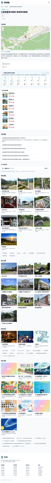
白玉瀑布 (18, 253)
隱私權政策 (40, 472)
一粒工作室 (13, 350)
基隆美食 (15, 467)
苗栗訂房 (27, 473)
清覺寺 (24, 253)
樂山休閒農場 (31, 253)
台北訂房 (27, 468)
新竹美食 (15, 472)
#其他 (3, 15)
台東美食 (6, 6)
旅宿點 (7, 2)
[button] (25, 36)
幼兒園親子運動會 (6, 446)
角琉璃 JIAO (12, 353)
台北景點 (2, 468)
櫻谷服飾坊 (5, 353)
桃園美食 (15, 470)
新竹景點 (2, 472)
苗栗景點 (2, 473)
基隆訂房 (27, 467)
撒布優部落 (5, 255)
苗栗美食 (15, 473)
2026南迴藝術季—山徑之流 (40, 438)
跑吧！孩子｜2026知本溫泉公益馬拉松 (24, 438)
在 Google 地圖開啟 (6, 51)
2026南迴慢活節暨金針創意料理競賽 (24, 440)
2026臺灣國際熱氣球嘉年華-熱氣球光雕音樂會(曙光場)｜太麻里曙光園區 (17, 443)
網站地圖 (40, 475)
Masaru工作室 (21, 350)
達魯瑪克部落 (12, 255)
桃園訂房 (27, 470)
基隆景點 (2, 467)
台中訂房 (27, 475)
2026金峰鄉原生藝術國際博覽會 (39, 443)
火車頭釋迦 (46, 350)
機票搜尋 (40, 470)
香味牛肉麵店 (5, 350)
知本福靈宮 (5, 253)
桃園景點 (2, 470)
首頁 (2, 6)
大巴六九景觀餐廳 (29, 353)
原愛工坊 (28, 350)
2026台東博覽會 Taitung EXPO (18, 446)
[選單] (49, 2)
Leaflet (37, 49)
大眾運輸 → (46, 168)
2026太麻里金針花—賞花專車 (8, 440)
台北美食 (15, 468)
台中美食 (15, 475)
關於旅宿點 (40, 467)
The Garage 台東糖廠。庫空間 (9, 355)
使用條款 (40, 473)
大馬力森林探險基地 (37, 350)
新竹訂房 (27, 472)
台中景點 (2, 475)
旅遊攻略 (40, 468)
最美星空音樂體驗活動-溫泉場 (8, 438)
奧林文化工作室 (20, 353)
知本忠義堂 (12, 253)
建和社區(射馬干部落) (41, 253)
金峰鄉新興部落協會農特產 (41, 353)
